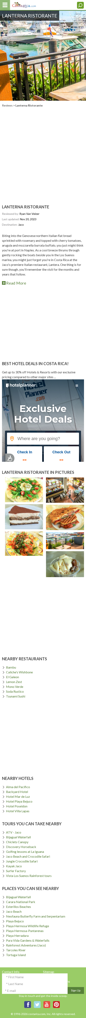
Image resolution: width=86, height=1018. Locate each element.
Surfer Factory (16, 871)
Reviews (7, 105)
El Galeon (12, 677)
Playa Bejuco (15, 921)
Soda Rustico (15, 691)
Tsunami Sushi (15, 696)
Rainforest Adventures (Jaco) (26, 945)
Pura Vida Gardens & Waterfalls (27, 940)
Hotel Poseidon (16, 806)
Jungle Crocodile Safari (22, 861)
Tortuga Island (16, 955)
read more (16, 283)
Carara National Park (20, 902)
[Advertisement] (43, 152)
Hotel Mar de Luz (18, 796)
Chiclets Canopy (17, 842)
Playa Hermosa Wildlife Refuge (27, 926)
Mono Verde (14, 686)
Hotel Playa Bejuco (19, 801)
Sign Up (76, 990)
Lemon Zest (14, 682)
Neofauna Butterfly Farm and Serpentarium (35, 916)
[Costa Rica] (24, 4)
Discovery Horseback (21, 847)
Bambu (11, 667)
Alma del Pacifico (18, 787)
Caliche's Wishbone (19, 672)
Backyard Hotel (17, 792)
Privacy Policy (53, 976)
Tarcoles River (16, 950)
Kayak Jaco (14, 866)
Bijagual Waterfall (18, 837)
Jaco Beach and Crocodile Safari (28, 856)
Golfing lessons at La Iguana (25, 851)
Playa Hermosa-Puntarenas (25, 931)
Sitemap (48, 972)
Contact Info (10, 972)
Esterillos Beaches (18, 906)
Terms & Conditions (56, 981)
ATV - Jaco (13, 832)
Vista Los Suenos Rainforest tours (29, 876)
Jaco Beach (14, 911)
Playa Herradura (17, 935)
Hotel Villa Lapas (17, 811)
